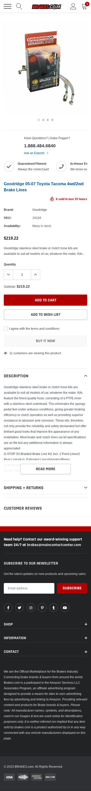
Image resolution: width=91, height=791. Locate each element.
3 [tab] (48, 120)
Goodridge (39, 210)
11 (11, 353)
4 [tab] (52, 120)
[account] (73, 6)
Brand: (9, 210)
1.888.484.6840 (40, 145)
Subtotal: (10, 286)
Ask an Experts (34, 153)
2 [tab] (43, 120)
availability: (12, 226)
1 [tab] (39, 120)
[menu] (7, 6)
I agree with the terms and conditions (33, 328)
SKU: (7, 218)
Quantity (10, 264)
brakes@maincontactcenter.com (54, 545)
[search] (19, 6)
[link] (8, 607)
